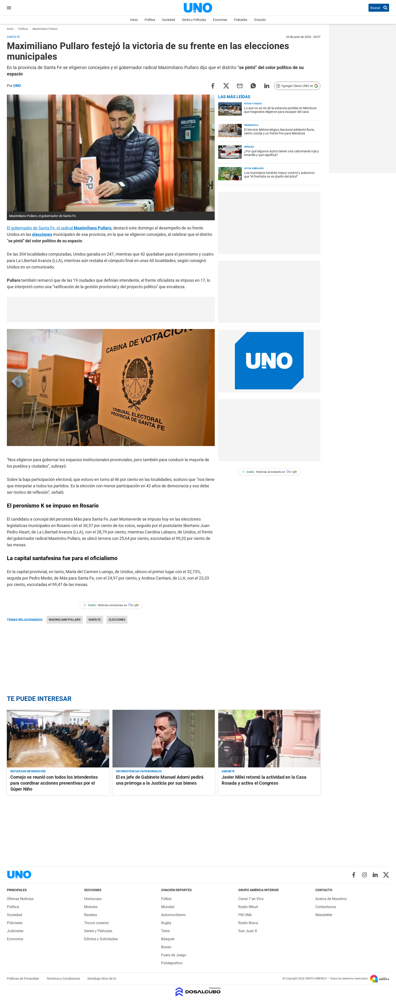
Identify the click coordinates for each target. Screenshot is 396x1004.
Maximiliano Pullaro (64, 619)
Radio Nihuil (248, 907)
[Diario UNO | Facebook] (354, 875)
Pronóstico (251, 125)
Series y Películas (194, 20)
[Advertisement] (111, 309)
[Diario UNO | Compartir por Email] (239, 85)
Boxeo (166, 947)
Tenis (165, 931)
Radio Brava (248, 923)
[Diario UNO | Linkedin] (375, 875)
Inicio (134, 20)
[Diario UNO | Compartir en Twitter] (226, 85)
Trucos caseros (96, 923)
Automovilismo (173, 915)
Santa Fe (94, 619)
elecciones (42, 234)
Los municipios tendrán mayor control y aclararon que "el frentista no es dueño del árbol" (279, 174)
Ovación (260, 20)
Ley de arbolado (254, 168)
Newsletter (323, 915)
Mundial (167, 907)
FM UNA (245, 915)
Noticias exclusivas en (105, 605)
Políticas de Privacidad (23, 978)
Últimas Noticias (20, 899)
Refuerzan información (27, 771)
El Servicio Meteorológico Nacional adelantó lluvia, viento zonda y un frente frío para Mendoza (279, 131)
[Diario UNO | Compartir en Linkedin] (267, 85)
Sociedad (168, 20)
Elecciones (117, 619)
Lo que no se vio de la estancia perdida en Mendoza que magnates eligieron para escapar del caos (280, 110)
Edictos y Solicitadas (101, 939)
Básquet (167, 939)
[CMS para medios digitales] (198, 992)
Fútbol (166, 899)
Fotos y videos (253, 103)
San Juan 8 (247, 931)
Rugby (166, 923)
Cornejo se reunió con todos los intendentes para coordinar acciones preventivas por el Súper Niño (54, 783)
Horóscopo (93, 899)
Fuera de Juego (173, 955)
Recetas (90, 915)
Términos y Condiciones (64, 978)
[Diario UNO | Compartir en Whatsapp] (253, 85)
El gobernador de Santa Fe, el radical (59, 228)
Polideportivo (171, 963)
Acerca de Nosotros (331, 899)
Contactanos (325, 907)
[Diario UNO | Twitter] (386, 875)
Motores (90, 907)
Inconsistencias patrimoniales (139, 771)
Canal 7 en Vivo (251, 899)
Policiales (240, 20)
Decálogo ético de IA (102, 978)
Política (150, 20)
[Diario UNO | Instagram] (364, 875)
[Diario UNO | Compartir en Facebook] (212, 85)
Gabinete (228, 771)
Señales (249, 146)
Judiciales (15, 931)
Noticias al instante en (263, 472)
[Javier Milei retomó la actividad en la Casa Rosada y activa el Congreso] (269, 738)
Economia (220, 20)
